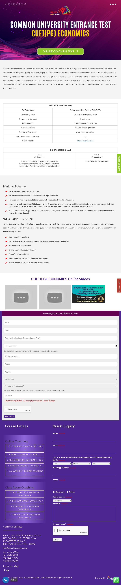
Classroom (60, 492)
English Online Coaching (24, 465)
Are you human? (63, 524)
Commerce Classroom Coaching (26, 507)
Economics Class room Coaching (26, 494)
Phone (59, 480)
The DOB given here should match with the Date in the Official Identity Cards (82, 459)
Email (59, 445)
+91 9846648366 (10, 555)
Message (60, 503)
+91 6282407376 (10, 558)
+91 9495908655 (10, 552)
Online (72, 492)
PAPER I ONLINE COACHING (24, 454)
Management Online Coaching (26, 471)
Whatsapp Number (64, 468)
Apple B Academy (16, 4)
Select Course (62, 497)
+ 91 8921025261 (10, 561)
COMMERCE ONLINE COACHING (25, 460)
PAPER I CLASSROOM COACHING (25, 501)
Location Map (11, 566)
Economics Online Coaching (26, 446)
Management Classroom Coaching (26, 516)
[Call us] (5, 580)
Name (59, 433)
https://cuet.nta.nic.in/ (85, 141)
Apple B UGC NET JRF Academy (38, 577)
